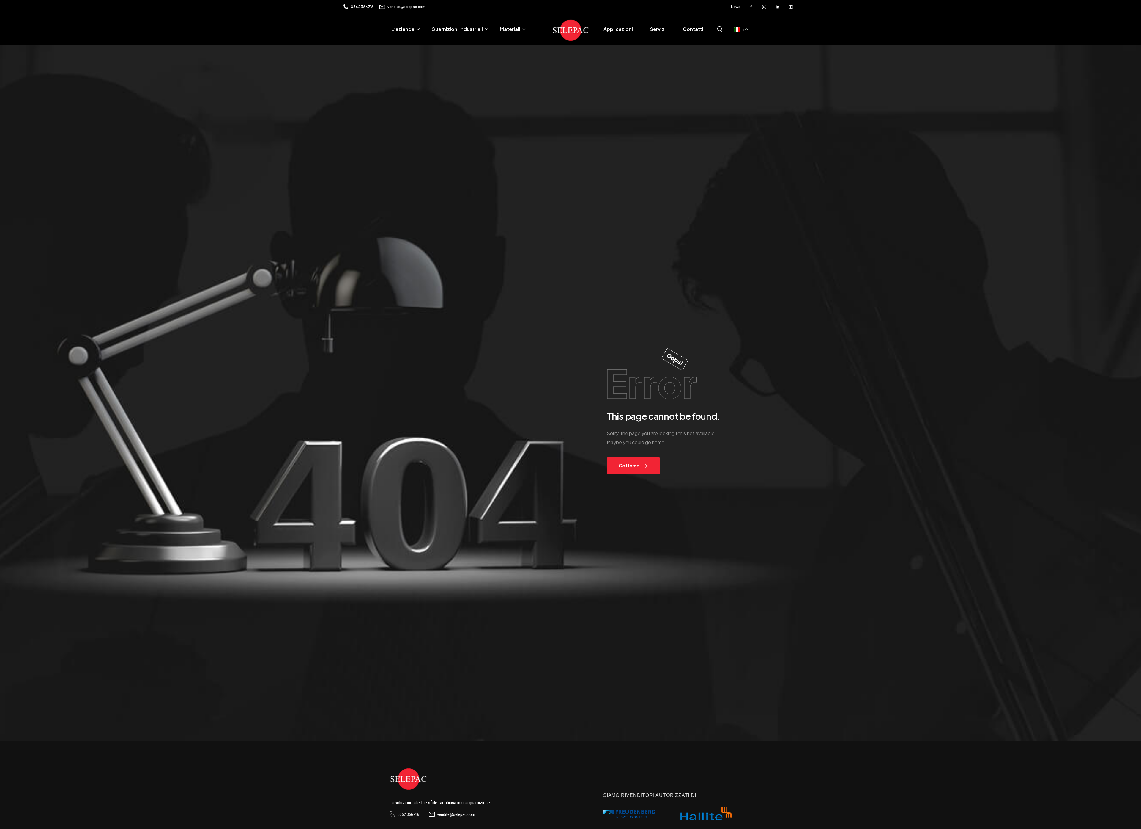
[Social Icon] (750, 6)
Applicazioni (618, 29)
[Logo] (570, 30)
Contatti (693, 29)
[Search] (720, 28)
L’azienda (403, 29)
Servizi (658, 29)
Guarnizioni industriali (457, 29)
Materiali (510, 29)
